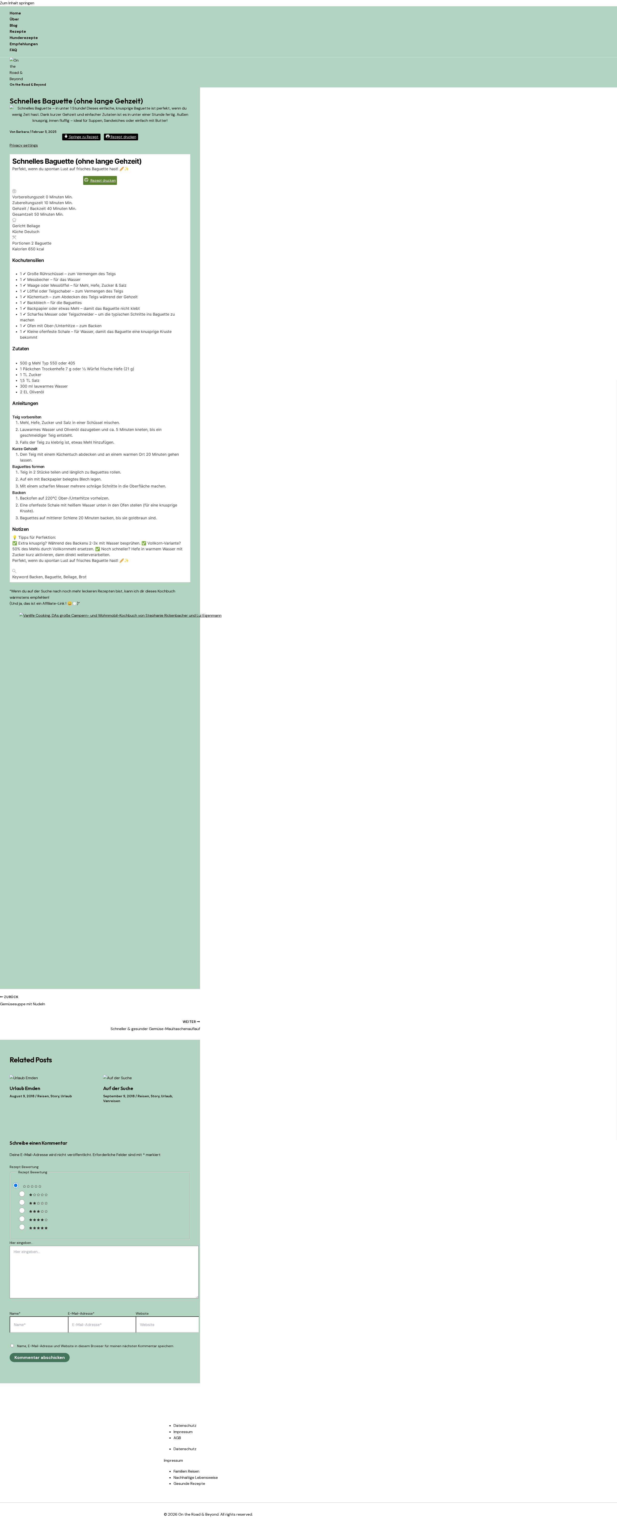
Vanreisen (111, 1101)
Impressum (183, 1431)
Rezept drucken (123, 137)
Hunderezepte (24, 37)
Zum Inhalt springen (17, 3)
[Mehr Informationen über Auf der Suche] (117, 1077)
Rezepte (18, 31)
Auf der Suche (118, 1088)
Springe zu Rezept (83, 137)
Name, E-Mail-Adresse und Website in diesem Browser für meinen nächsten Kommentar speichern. (95, 1346)
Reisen (43, 1096)
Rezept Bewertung (24, 1167)
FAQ (13, 49)
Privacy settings (24, 145)
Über (14, 19)
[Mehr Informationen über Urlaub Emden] (24, 1077)
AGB (177, 1437)
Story (54, 1096)
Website (142, 1313)
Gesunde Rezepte (189, 1483)
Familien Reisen (186, 1471)
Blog (14, 25)
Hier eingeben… (21, 1243)
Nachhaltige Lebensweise (196, 1477)
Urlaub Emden (25, 1088)
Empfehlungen (24, 43)
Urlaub (66, 1096)
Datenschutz (185, 1425)
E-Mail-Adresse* (81, 1313)
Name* (15, 1313)
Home (15, 13)
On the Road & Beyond (28, 84)
